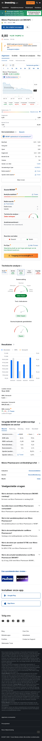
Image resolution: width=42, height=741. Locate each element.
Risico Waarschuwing (8, 730)
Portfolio (4, 639)
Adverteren (26, 635)
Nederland (29, 7)
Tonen (21, 454)
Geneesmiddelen (34, 471)
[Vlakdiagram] (6, 65)
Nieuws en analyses (27, 56)
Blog (3, 631)
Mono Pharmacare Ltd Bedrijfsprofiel (19, 463)
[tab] (4, 272)
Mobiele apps (6, 635)
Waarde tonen (34, 112)
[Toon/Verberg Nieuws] (13, 65)
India (38, 479)
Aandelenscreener (17, 7)
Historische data (20, 60)
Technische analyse (11, 266)
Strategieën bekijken (13, 49)
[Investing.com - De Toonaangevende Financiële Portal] (11, 3)
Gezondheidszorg (34, 475)
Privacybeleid (5, 723)
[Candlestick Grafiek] (3, 65)
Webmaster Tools (7, 643)
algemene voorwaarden (8, 717)
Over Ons (26, 631)
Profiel (11, 60)
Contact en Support (29, 639)
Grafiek (14, 56)
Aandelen (5, 7)
